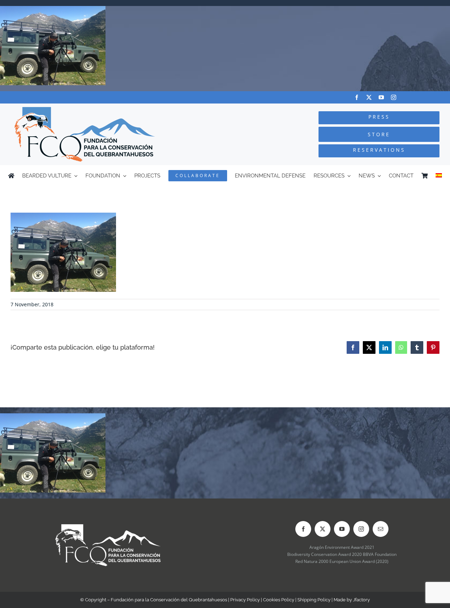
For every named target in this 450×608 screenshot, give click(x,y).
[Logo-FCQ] (84, 110)
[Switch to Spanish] (439, 175)
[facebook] (356, 97)
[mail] (380, 529)
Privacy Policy (245, 599)
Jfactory (361, 599)
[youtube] (381, 97)
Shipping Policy (313, 599)
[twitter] (369, 97)
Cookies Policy (278, 599)
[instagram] (393, 97)
